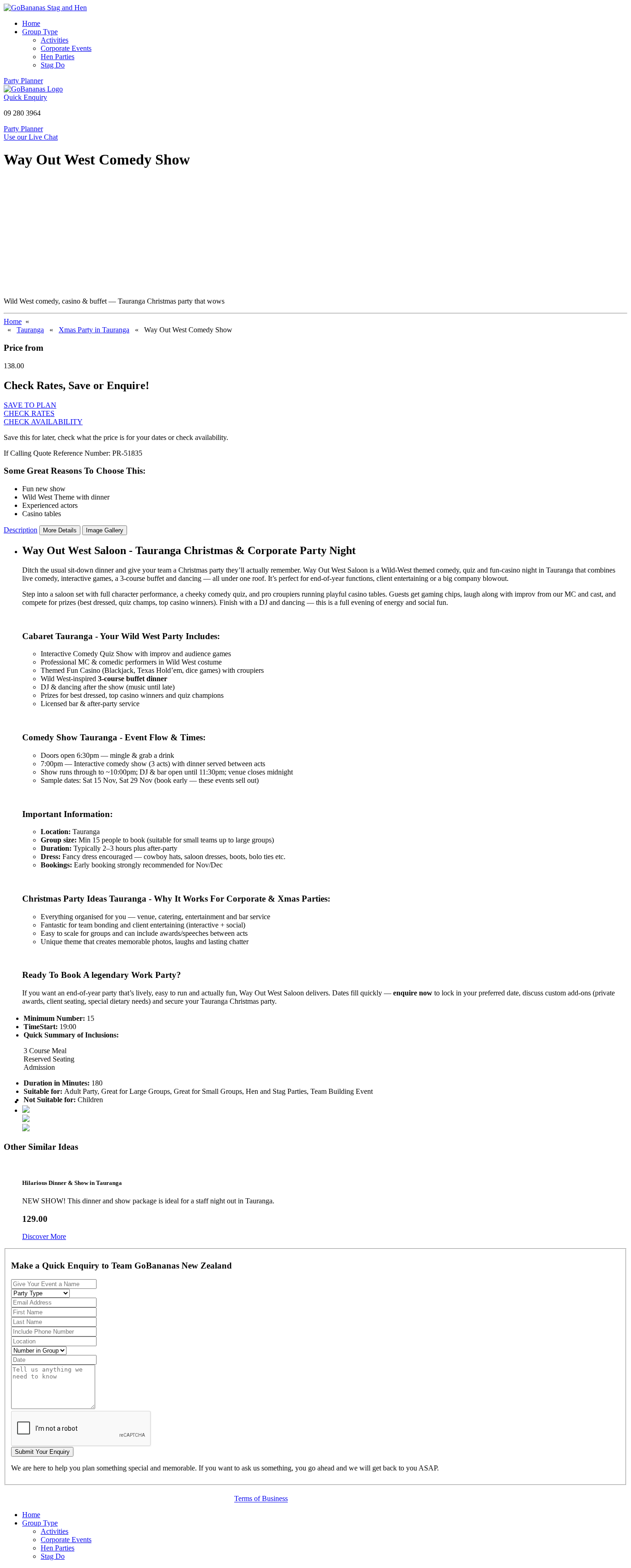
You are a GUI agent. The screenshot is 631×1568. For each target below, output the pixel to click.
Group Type (40, 32)
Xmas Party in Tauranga (94, 330)
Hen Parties (57, 57)
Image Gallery (104, 530)
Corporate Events (66, 48)
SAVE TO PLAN (30, 405)
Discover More (44, 1236)
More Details (60, 530)
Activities (54, 40)
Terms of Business (261, 1499)
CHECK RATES (29, 413)
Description (20, 530)
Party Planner (23, 81)
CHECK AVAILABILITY (43, 422)
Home (31, 23)
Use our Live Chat (31, 137)
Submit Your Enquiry (42, 1451)
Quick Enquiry (25, 97)
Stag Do (53, 65)
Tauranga (30, 330)
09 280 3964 (22, 113)
